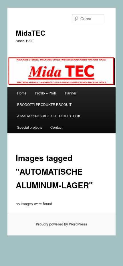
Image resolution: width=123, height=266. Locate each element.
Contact (56, 127)
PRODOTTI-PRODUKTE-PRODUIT (44, 104)
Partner (70, 92)
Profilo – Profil (46, 92)
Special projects (29, 127)
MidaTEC (30, 33)
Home (22, 92)
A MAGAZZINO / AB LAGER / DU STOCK (48, 115)
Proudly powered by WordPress (61, 224)
